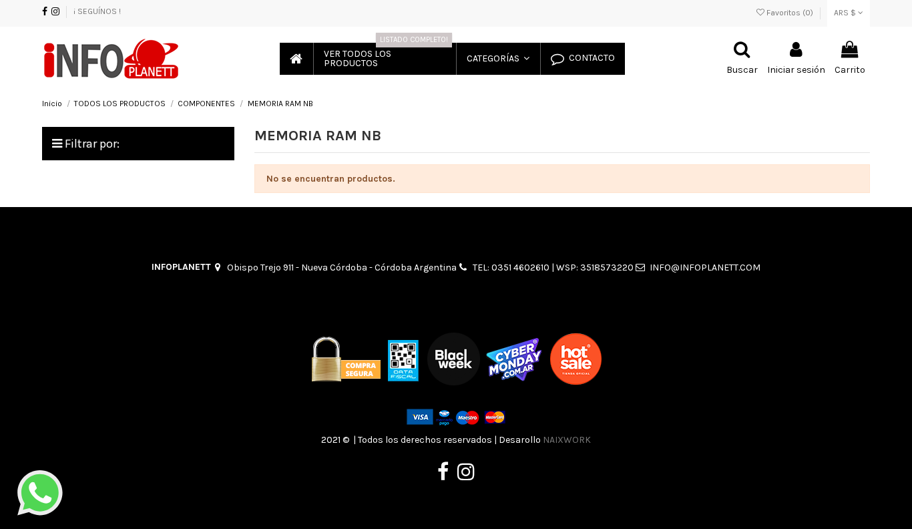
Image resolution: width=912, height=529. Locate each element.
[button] (497, 59)
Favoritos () (789, 12)
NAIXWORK (567, 440)
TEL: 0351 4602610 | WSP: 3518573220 (553, 267)
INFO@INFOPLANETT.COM (705, 267)
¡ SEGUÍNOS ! (97, 11)
